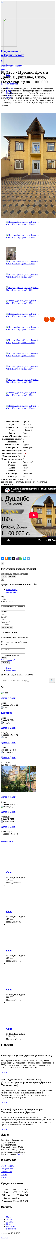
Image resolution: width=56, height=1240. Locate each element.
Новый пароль (8, 601)
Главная (4, 66)
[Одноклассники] (6, 558)
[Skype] (24, 558)
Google (20, 1154)
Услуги (9, 1219)
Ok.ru (3, 1177)
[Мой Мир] (9, 558)
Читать (4, 1072)
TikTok (4, 1174)
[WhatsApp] (20, 558)
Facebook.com (7, 1166)
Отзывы (9, 1224)
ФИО (4, 612)
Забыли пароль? (8, 660)
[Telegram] (28, 558)
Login (4, 596)
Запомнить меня (11, 655)
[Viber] (17, 558)
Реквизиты (11, 1229)
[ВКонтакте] (2, 558)
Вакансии (10, 1226)
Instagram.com (7, 1169)
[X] (13, 558)
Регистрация (11, 589)
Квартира (6, 712)
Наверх (4, 1238)
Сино (9, 872)
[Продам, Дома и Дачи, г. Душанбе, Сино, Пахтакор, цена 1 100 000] (24, 227)
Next (52, 319)
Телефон (5, 622)
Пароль (5, 650)
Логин (4, 644)
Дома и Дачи (15, 66)
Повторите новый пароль (13, 607)
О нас (8, 1217)
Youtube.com (6, 1171)
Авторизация (12, 592)
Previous (46, 319)
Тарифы (9, 1222)
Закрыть (12, 576)
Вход (4, 576)
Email (4, 617)
